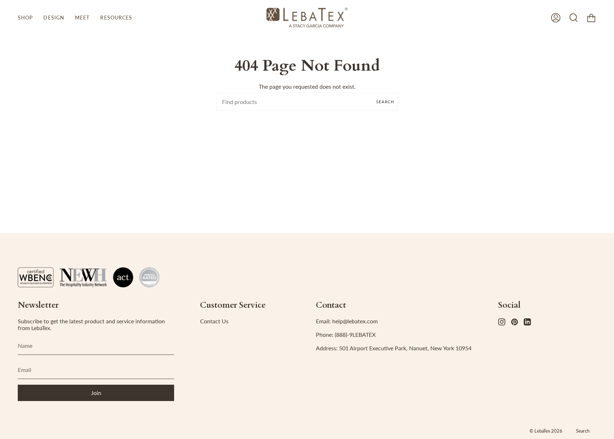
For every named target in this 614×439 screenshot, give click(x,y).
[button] (25, 17)
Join (96, 392)
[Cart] (591, 17)
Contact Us (214, 321)
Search (385, 101)
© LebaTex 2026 (545, 431)
